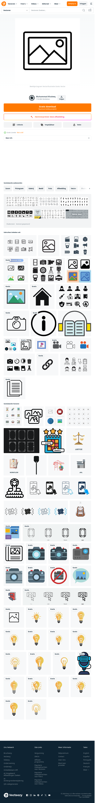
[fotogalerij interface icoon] (48, 245)
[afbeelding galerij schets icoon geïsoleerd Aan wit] (14, 617)
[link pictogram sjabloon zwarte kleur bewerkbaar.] (47, 364)
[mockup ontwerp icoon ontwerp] (12, 532)
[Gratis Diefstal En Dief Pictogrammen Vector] (73, 296)
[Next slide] (86, 188)
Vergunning (39, 753)
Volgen (61, 99)
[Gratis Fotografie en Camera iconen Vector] (47, 270)
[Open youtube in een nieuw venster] (49, 795)
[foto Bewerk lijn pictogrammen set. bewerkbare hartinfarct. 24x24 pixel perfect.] (79, 416)
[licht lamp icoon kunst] (36, 617)
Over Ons (62, 760)
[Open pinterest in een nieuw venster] (38, 795)
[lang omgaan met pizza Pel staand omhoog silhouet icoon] (36, 465)
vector (73, 188)
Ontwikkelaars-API (11, 770)
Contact (61, 756)
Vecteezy (7, 756)
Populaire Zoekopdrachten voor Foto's (41, 774)
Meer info (9, 138)
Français (85, 766)
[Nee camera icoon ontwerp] (58, 576)
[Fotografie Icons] (76, 245)
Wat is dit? (20, 133)
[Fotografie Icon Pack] (20, 245)
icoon (8, 188)
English (84, 753)
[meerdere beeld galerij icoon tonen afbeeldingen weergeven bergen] (33, 416)
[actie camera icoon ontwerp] (81, 553)
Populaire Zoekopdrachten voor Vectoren (41, 767)
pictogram (19, 188)
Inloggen (83, 4)
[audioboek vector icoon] (74, 323)
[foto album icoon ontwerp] (14, 553)
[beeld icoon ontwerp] (81, 576)
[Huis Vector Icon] (42, 296)
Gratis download (47, 107)
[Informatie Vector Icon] (43, 323)
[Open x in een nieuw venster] (46, 795)
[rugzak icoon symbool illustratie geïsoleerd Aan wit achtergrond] (80, 511)
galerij (31, 188)
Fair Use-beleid (82, 797)
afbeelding (61, 188)
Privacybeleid (85, 795)
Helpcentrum (63, 753)
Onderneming (9, 763)
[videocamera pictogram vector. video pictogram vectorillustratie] (70, 345)
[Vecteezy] (3, 3)
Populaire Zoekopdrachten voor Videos (41, 782)
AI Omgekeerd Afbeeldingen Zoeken (12, 774)
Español (85, 756)
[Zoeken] (83, 10)
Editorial (45, 4)
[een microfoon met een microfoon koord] (84, 663)
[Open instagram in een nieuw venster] (31, 795)
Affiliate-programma (39, 761)
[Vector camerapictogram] (16, 323)
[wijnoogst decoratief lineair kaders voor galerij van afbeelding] (21, 440)
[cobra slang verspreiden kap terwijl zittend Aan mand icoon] (14, 488)
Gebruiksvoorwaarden (70, 795)
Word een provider (62, 764)
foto (50, 188)
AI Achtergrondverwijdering (13, 780)
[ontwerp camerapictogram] (58, 553)
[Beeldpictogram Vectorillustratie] (16, 296)
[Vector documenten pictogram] (14, 388)
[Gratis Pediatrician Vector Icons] (75, 364)
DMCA (37, 756)
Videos (33, 4)
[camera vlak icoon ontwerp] (36, 553)
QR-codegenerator (11, 784)
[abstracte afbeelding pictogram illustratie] (10, 345)
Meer (56, 4)
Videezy (7, 760)
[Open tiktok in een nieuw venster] (42, 795)
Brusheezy (8, 753)
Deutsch (85, 763)
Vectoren (11, 4)
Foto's (23, 4)
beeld (41, 188)
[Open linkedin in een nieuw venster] (34, 795)
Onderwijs (8, 766)
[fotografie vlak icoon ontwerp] (36, 576)
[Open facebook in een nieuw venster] (27, 795)
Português (86, 760)
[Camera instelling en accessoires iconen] (19, 364)
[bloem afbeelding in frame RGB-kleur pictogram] (41, 345)
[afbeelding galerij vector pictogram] (26, 345)
